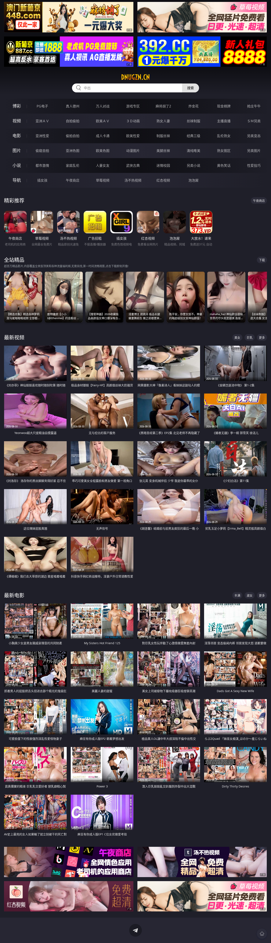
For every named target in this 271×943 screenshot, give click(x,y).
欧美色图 (102, 150)
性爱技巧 (254, 165)
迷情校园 (163, 165)
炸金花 (193, 106)
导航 (16, 180)
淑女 (250, 595)
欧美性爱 (133, 136)
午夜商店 (72, 180)
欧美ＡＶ (102, 121)
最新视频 (14, 337)
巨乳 (250, 337)
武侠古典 (133, 165)
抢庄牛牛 (254, 106)
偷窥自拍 (42, 150)
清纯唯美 (193, 150)
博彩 (16, 106)
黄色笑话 (224, 165)
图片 (16, 150)
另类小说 (193, 165)
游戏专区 (133, 106)
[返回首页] (262, 934)
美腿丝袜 (163, 150)
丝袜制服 (193, 121)
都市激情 (42, 165)
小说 (16, 165)
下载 (262, 260)
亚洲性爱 (42, 136)
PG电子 (42, 106)
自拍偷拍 (72, 121)
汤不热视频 (132, 180)
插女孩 (42, 180)
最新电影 (14, 595)
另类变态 (254, 136)
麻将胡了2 (163, 106)
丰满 (237, 595)
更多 (262, 337)
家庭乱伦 (72, 165)
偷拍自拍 (72, 136)
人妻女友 (102, 165)
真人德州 (72, 106)
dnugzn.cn (135, 77)
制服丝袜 (163, 136)
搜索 (190, 88)
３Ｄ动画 (133, 121)
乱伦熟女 (224, 136)
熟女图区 (224, 150)
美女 (237, 337)
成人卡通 (102, 136)
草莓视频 (102, 180)
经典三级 (193, 136)
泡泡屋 (193, 180)
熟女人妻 (163, 121)
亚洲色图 (72, 150)
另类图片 (254, 150)
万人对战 (102, 106)
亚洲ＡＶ (42, 121)
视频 (16, 121)
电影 (16, 136)
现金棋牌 (224, 106)
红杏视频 (163, 180)
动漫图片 (133, 150)
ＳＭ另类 (254, 121)
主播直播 (224, 121)
